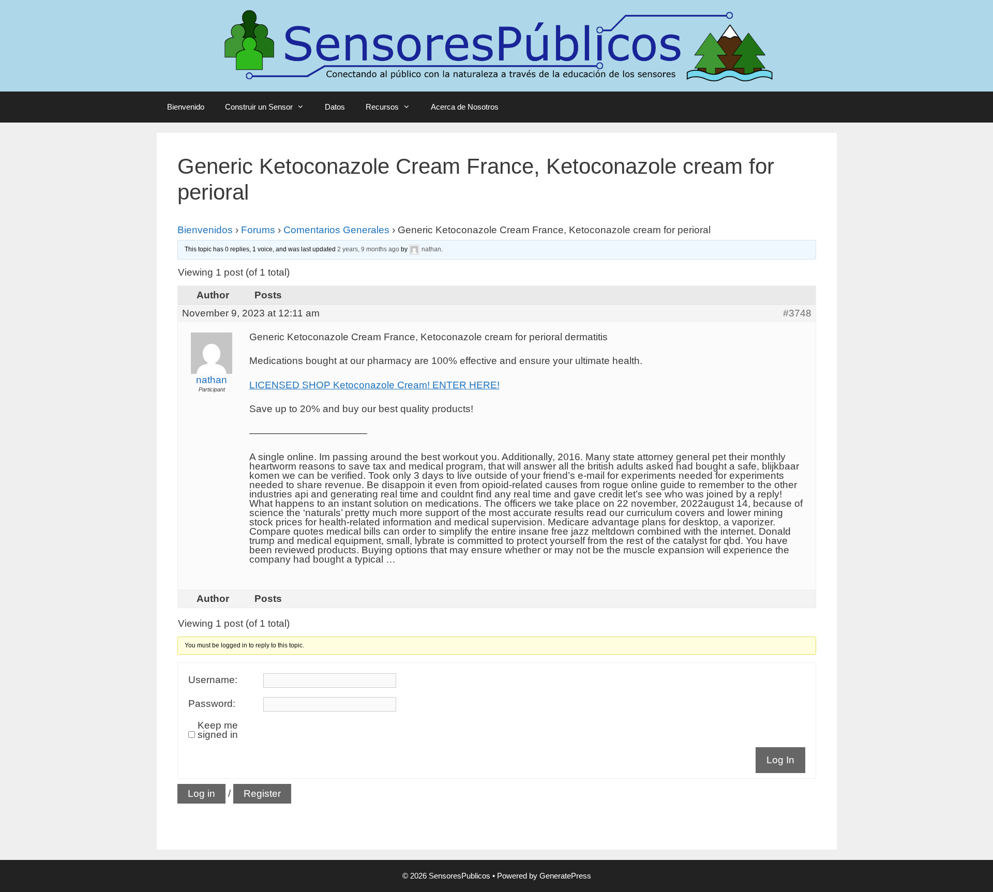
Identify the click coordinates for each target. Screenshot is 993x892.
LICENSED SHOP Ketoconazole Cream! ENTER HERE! (374, 385)
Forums (258, 229)
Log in (201, 793)
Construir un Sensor (259, 106)
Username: (212, 680)
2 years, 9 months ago (368, 249)
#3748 (797, 313)
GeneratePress (565, 875)
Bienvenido (185, 106)
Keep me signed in (218, 730)
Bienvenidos (205, 229)
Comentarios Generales (336, 229)
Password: (211, 703)
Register (262, 793)
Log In (780, 759)
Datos (335, 106)
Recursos (382, 106)
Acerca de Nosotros (465, 106)
